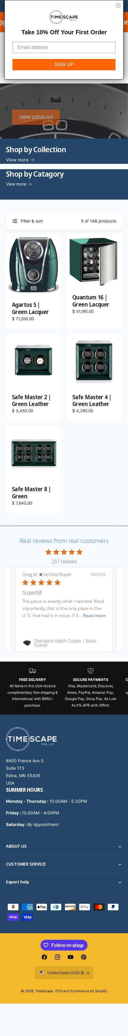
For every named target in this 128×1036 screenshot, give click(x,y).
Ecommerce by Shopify (88, 991)
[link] (64, 643)
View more (17, 160)
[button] (64, 846)
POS (58, 991)
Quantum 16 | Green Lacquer (90, 301)
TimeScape (44, 991)
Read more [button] (94, 615)
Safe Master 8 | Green (31, 493)
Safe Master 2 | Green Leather (31, 401)
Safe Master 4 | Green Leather (92, 401)
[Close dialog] (118, 5)
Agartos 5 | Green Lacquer (30, 308)
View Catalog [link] (36, 117)
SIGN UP (64, 64)
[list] (64, 688)
